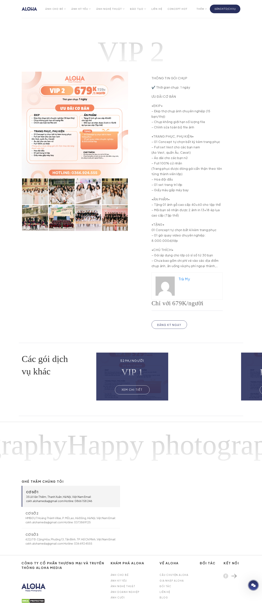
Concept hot (178, 9)
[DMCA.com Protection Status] (33, 600)
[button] (235, 376)
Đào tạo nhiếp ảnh (242, 585)
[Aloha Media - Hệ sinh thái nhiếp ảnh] (29, 9)
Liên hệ (157, 9)
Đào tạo (136, 9)
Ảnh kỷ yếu (79, 9)
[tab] (71, 496)
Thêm (200, 9)
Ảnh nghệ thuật (109, 9)
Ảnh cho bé (54, 9)
